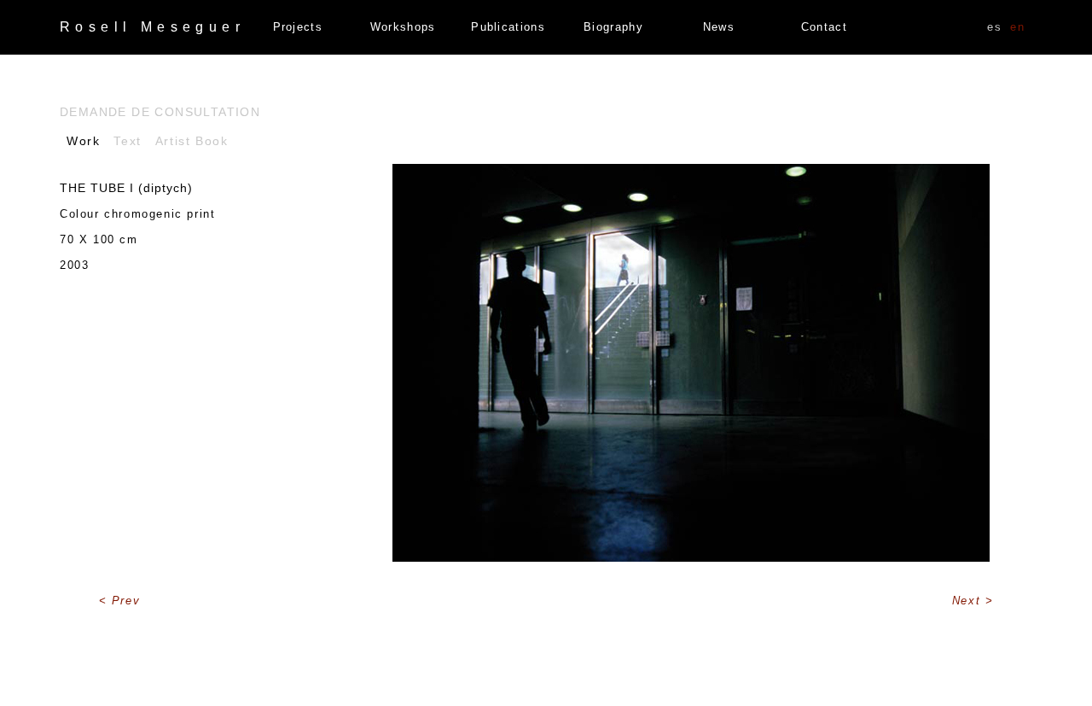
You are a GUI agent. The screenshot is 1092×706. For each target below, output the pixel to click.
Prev (126, 600)
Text (127, 141)
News (719, 26)
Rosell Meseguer (152, 27)
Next (968, 600)
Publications (508, 26)
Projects (297, 26)
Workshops (403, 26)
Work (83, 141)
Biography (613, 26)
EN (1017, 26)
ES (994, 26)
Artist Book (192, 141)
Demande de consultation (160, 112)
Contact (824, 26)
